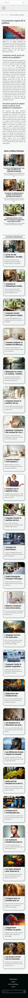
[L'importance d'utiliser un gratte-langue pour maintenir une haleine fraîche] (14, 919)
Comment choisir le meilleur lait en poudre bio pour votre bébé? (14, 404)
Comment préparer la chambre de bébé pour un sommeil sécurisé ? (14, 344)
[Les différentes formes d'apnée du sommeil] (14, 743)
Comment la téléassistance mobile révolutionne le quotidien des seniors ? (14, 194)
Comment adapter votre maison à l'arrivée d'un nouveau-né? (13, 462)
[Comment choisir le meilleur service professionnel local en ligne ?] (14, 509)
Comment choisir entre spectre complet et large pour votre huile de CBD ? (14, 219)
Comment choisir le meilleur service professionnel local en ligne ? (14, 521)
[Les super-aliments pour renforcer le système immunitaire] (14, 860)
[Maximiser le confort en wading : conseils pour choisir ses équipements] (14, 363)
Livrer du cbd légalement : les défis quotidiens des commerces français (14, 169)
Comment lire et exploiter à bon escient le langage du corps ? (14, 492)
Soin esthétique (13, 984)
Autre (7, 15)
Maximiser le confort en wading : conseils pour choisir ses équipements (14, 375)
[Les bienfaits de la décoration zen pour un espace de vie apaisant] (14, 714)
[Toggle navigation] (4, 8)
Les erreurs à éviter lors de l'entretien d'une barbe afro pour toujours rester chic (14, 960)
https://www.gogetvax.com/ (9, 67)
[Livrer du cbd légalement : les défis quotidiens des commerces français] (13, 160)
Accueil (2, 15)
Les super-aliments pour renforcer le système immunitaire (14, 871)
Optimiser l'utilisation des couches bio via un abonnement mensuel (15, 432)
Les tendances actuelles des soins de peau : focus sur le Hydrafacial (14, 843)
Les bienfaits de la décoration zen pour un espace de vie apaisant (14, 726)
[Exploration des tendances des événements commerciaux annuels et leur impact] (14, 685)
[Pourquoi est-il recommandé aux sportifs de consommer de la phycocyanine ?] (14, 802)
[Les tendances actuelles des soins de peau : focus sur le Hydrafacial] (14, 831)
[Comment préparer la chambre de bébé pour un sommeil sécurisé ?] (14, 334)
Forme (13, 982)
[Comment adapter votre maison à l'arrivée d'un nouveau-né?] (14, 451)
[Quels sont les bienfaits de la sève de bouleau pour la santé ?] (14, 773)
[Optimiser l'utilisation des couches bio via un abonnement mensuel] (14, 421)
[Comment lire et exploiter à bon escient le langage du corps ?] (14, 480)
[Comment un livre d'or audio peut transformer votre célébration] (14, 626)
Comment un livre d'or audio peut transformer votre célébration (13, 638)
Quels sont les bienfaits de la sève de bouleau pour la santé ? (14, 784)
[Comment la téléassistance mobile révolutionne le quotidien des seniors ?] (13, 185)
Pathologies (13, 979)
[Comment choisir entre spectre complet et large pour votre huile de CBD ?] (13, 210)
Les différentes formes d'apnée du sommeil (14, 753)
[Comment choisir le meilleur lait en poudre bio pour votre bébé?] (14, 392)
